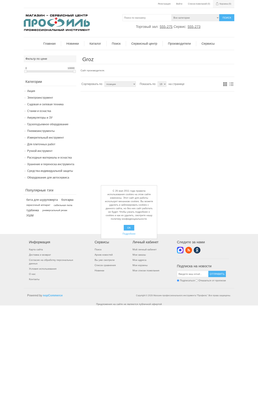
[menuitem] (49, 43)
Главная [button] (49, 43)
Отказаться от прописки (212, 280)
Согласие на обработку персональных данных (51, 262)
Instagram (197, 250)
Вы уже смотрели (105, 260)
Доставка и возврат (40, 254)
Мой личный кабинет (145, 249)
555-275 (166, 27)
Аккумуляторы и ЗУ (39, 117)
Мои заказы (139, 254)
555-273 (194, 27)
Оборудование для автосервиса (48, 177)
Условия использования (43, 268)
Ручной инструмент (39, 150)
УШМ (30, 215)
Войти (179, 4)
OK (129, 227)
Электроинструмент (40, 97)
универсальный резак (54, 210)
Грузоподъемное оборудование (47, 124)
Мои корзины (140, 265)
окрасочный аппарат (38, 205)
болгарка (67, 199)
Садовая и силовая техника (45, 104)
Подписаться (187, 280)
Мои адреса (139, 260)
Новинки (99, 270)
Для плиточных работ (41, 144)
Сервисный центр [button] (144, 43)
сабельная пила (63, 205)
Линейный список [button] (231, 84)
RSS (188, 250)
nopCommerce (53, 295)
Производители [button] (179, 43)
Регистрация (164, 4)
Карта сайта (36, 249)
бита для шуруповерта (42, 199)
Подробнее (129, 233)
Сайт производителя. (93, 70)
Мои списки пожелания (146, 270)
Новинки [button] (72, 43)
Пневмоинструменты (41, 130)
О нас (32, 274)
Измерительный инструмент (45, 137)
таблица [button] (225, 84)
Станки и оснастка (39, 110)
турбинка (32, 210)
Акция (31, 91)
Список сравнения (105, 265)
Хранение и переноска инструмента (50, 164)
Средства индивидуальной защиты (50, 170)
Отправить (217, 274)
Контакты (34, 279)
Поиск (227, 17)
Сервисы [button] (208, 43)
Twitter (180, 250)
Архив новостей (104, 254)
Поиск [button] (116, 43)
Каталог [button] (95, 43)
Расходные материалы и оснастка (49, 157)
